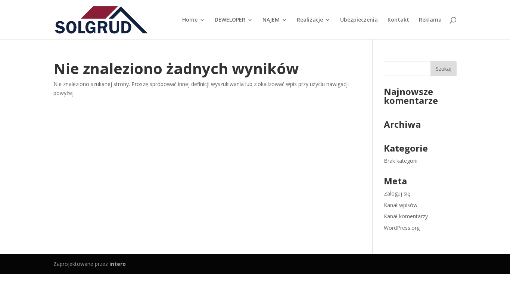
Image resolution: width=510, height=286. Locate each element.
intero (117, 263)
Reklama (430, 20)
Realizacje (310, 20)
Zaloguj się (397, 193)
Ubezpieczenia (359, 20)
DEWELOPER (230, 20)
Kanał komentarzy (406, 216)
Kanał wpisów (400, 205)
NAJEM (271, 20)
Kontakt (398, 20)
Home (190, 20)
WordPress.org (402, 227)
